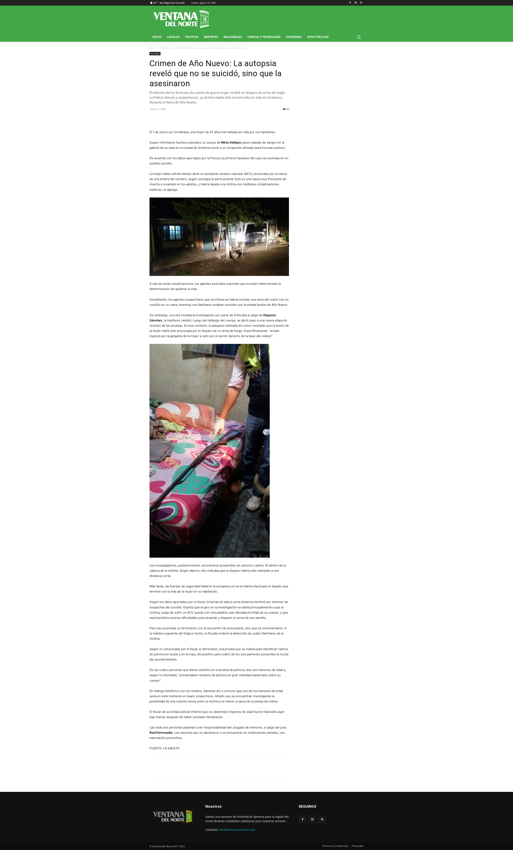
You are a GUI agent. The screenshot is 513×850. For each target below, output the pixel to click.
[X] (361, 3)
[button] (359, 37)
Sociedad (164, 48)
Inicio (152, 48)
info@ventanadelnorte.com (237, 830)
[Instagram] (355, 3)
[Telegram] (181, 118)
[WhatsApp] (172, 118)
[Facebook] (350, 3)
